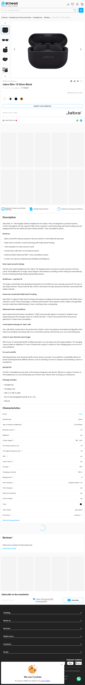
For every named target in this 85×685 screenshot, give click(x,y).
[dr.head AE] (10, 3)
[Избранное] (72, 4)
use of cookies (45, 681)
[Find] (74, 10)
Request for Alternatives (42, 106)
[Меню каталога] (81, 10)
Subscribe (75, 600)
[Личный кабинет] (77, 4)
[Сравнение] (68, 4)
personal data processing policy (44, 600)
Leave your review (9, 548)
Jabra (80, 414)
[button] (14, 49)
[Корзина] (82, 4)
